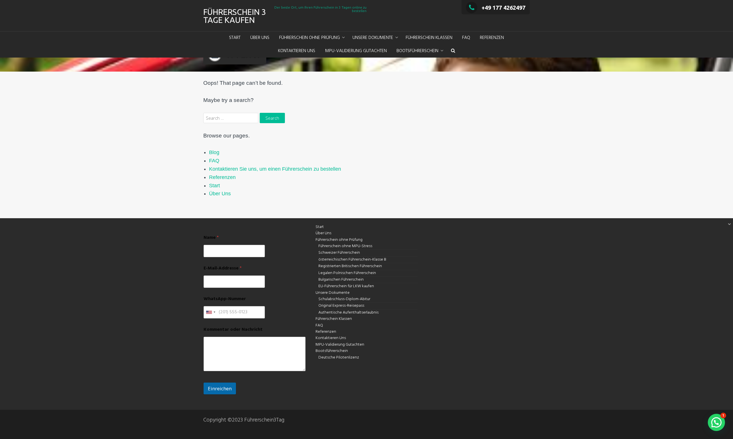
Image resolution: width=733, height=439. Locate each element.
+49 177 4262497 (503, 7)
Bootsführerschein (417, 51)
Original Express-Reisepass (341, 305)
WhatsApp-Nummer (225, 299)
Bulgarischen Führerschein (341, 279)
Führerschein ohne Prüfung (309, 38)
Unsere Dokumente (372, 38)
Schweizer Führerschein (339, 252)
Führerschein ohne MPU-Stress (345, 246)
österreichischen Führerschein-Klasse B (352, 259)
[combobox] (210, 312)
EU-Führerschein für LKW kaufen (346, 286)
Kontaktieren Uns (296, 51)
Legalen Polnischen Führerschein (347, 273)
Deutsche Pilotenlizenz (338, 357)
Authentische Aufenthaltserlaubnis (348, 312)
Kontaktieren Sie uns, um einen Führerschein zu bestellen (275, 169)
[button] (453, 51)
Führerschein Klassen (429, 38)
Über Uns (259, 38)
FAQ (466, 38)
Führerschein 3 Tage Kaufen (234, 15)
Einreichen (220, 388)
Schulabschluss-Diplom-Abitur (344, 299)
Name (211, 238)
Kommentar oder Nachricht (233, 329)
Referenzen (492, 38)
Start (235, 38)
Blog (214, 152)
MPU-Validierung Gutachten (356, 51)
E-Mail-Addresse (223, 268)
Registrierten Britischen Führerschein (350, 266)
